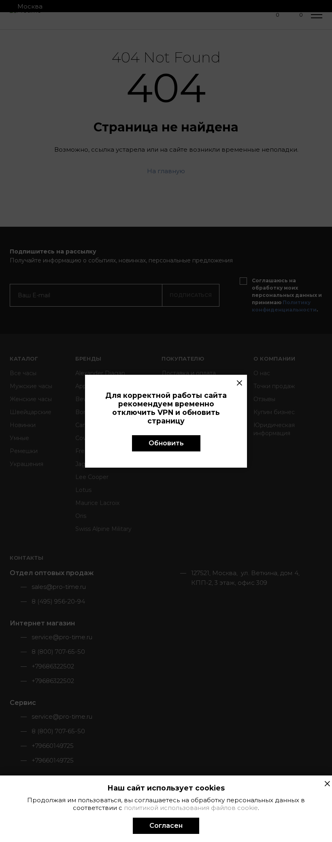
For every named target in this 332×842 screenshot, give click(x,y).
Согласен (166, 825)
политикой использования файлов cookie (191, 808)
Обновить (166, 443)
